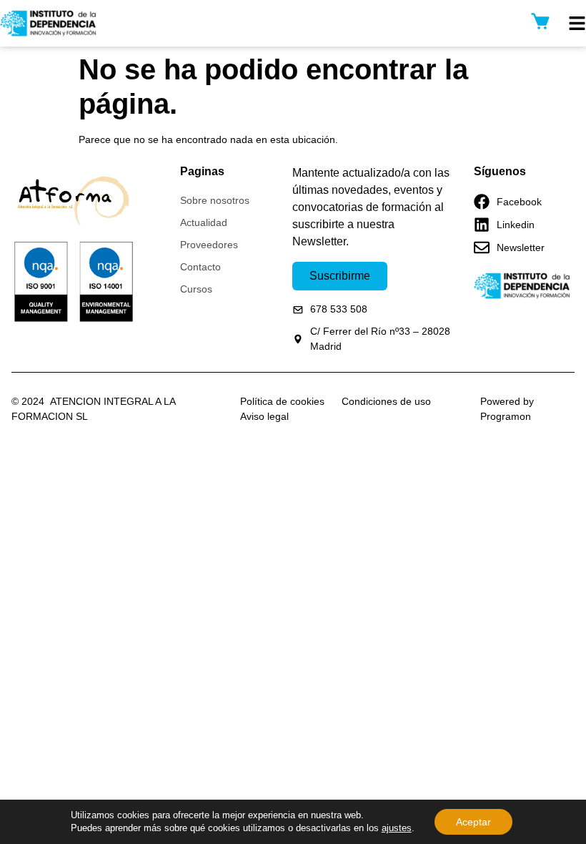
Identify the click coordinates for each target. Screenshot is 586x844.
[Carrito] (540, 21)
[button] (577, 23)
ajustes (397, 828)
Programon (505, 416)
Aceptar (473, 822)
